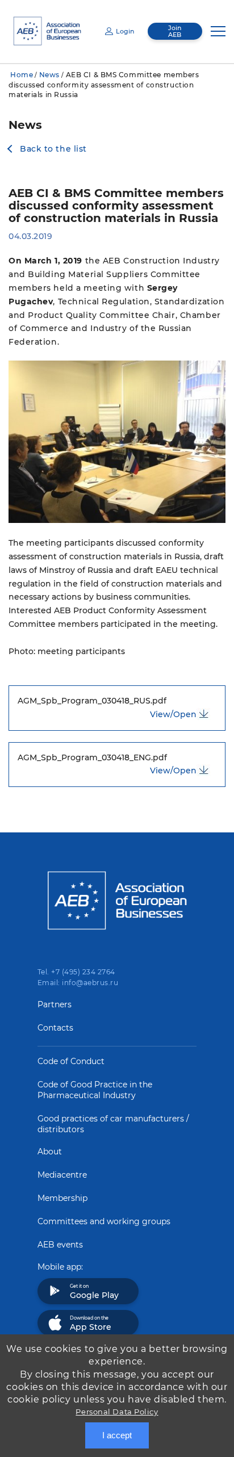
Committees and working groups (103, 1221)
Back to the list (53, 149)
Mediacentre (62, 1175)
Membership (62, 1198)
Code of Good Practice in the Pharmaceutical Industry (94, 1089)
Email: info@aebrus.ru (77, 982)
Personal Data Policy (117, 1411)
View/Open (173, 714)
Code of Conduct (71, 1061)
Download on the (90, 1323)
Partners (54, 1004)
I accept (117, 1435)
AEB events (60, 1245)
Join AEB (174, 31)
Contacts (55, 1028)
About (49, 1151)
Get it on (94, 1291)
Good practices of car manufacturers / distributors (113, 1123)
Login (125, 31)
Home (21, 74)
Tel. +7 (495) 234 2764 (76, 972)
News (49, 74)
